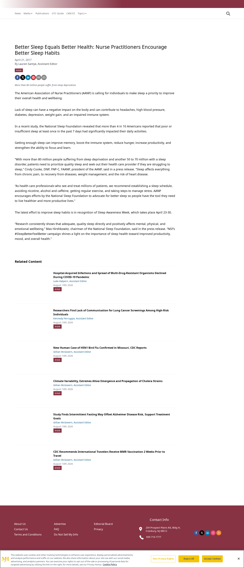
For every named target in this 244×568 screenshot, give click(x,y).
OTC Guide (58, 13)
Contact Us (21, 529)
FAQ (56, 529)
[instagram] (213, 532)
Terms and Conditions (28, 534)
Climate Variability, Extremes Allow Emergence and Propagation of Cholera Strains (108, 381)
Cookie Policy (110, 564)
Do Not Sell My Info (66, 534)
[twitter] (22, 77)
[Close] (238, 558)
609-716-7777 (153, 536)
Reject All (189, 558)
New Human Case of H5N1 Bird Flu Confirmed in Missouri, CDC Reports (100, 348)
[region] (122, 559)
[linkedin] (28, 77)
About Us (20, 524)
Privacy (98, 529)
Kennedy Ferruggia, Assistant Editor (73, 318)
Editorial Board (103, 524)
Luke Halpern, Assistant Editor (70, 281)
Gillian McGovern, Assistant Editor (72, 351)
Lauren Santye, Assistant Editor (37, 64)
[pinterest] (33, 77)
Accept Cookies (212, 558)
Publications (42, 13)
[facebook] (17, 77)
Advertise (60, 524)
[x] (201, 532)
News (18, 13)
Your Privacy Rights (163, 558)
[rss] (218, 532)
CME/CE (70, 13)
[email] (38, 77)
